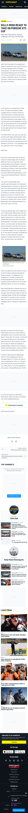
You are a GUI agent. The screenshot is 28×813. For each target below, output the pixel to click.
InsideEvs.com (14, 769)
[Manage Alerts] (16, 441)
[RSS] (22, 760)
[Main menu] (3, 2)
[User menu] (24, 2)
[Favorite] (20, 39)
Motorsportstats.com (14, 779)
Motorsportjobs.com (14, 774)
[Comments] (24, 39)
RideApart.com (14, 782)
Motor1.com (14, 772)
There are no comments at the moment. (14, 469)
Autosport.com (14, 777)
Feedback (14, 788)
